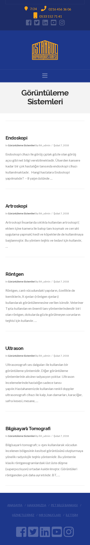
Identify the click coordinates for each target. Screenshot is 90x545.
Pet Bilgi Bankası (64, 505)
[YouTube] (53, 22)
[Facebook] (28, 22)
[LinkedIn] (45, 22)
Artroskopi (16, 206)
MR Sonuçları (50, 515)
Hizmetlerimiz (23, 515)
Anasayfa (14, 505)
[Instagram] (62, 22)
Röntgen (14, 274)
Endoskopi (16, 138)
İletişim (72, 515)
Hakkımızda (36, 505)
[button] (45, 75)
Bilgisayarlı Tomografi (27, 428)
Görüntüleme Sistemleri (21, 145)
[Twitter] (37, 22)
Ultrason (14, 348)
